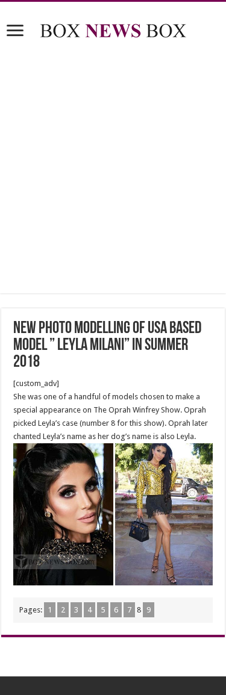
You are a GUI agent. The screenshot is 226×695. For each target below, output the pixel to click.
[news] (113, 28)
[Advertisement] (113, 168)
